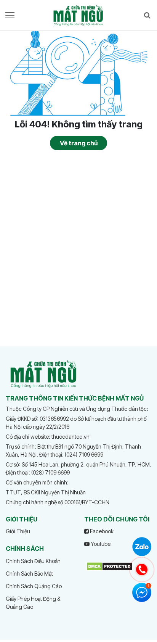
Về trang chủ (79, 143)
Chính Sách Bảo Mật (29, 573)
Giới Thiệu (18, 531)
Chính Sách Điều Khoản (33, 561)
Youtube (100, 544)
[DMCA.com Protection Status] (110, 565)
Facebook (101, 531)
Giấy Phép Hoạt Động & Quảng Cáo (33, 602)
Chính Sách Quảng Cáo (34, 586)
